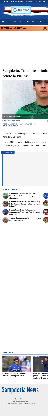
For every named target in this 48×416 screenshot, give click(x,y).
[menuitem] (3, 22)
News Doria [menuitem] (32, 22)
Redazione (40, 1)
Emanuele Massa (10, 126)
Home (6, 1)
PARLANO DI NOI (17, 1)
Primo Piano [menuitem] (19, 22)
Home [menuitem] (9, 22)
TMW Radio (29, 1)
